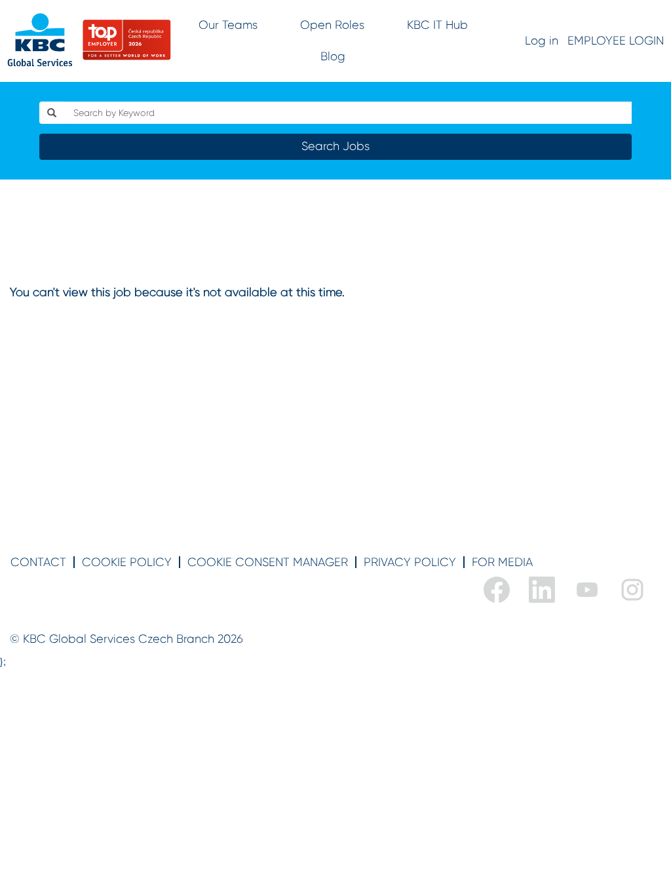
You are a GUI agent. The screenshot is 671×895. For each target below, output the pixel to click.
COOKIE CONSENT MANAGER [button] (267, 562)
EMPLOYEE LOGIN (615, 40)
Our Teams (228, 24)
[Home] (89, 40)
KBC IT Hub (437, 24)
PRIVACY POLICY (410, 562)
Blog (332, 56)
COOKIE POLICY (127, 562)
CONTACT (38, 562)
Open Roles (332, 24)
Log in (541, 40)
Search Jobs (335, 146)
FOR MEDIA (502, 562)
